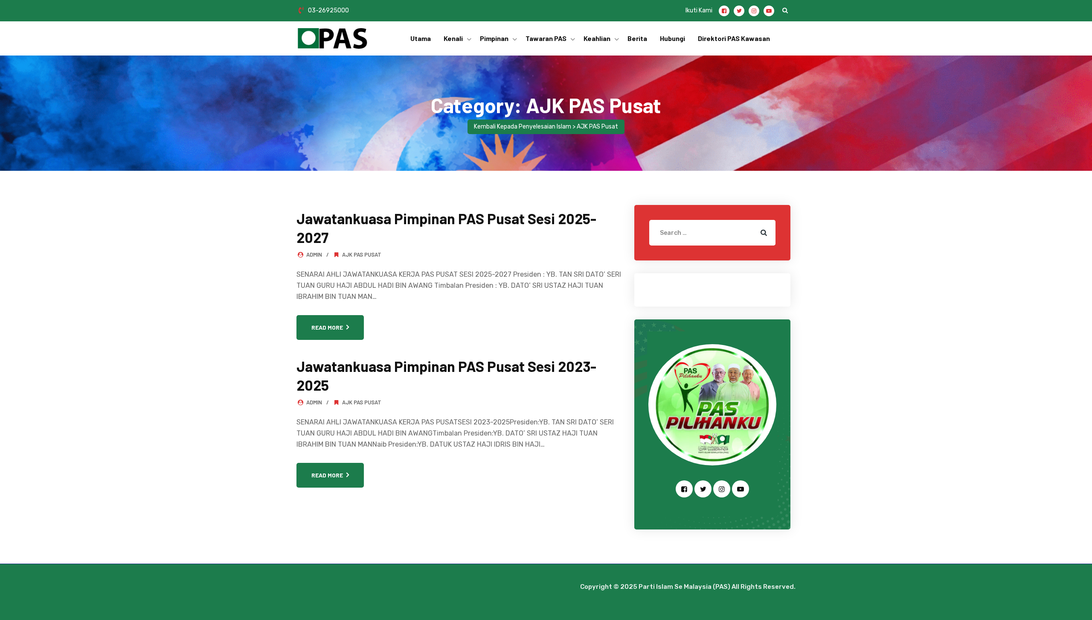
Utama (420, 38)
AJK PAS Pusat (361, 254)
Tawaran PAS (546, 38)
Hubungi (672, 38)
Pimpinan (494, 38)
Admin (314, 254)
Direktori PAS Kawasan (734, 38)
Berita (637, 38)
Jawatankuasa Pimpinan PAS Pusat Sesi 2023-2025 (446, 375)
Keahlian (597, 38)
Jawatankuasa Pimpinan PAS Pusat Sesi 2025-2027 (446, 228)
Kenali (453, 38)
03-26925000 (328, 10)
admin (314, 402)
